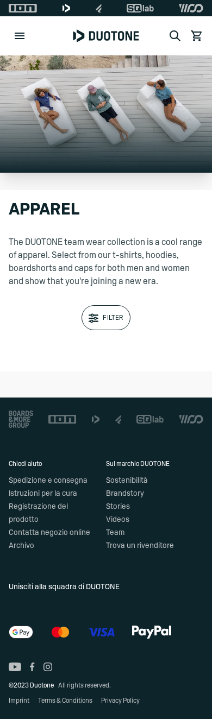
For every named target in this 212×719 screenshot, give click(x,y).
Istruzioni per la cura (43, 493)
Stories (118, 506)
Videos (117, 520)
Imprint (19, 700)
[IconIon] (23, 8)
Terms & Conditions (65, 700)
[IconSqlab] (140, 8)
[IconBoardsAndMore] (21, 419)
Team (115, 533)
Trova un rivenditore (140, 546)
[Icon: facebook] (32, 667)
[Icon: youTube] (15, 667)
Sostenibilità (127, 480)
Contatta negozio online (49, 533)
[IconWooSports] (191, 8)
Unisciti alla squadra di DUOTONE (64, 587)
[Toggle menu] (19, 36)
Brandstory (125, 493)
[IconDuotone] (66, 8)
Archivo (21, 546)
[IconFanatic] (99, 8)
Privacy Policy (120, 700)
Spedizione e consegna (48, 480)
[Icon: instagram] (47, 667)
